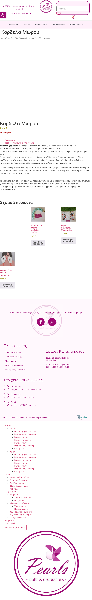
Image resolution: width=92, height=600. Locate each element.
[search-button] (58, 13)
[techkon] (82, 417)
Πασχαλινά (19, 500)
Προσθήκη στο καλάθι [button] (38, 243)
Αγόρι (12, 451)
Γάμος (26, 24)
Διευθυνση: (16, 386)
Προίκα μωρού (21, 509)
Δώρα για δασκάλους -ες (21, 514)
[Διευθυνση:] (6, 387)
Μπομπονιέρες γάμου (19, 477)
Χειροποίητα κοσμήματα (21, 512)
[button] (3, 15)
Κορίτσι (13, 428)
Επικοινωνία (76, 24)
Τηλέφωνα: (16, 394)
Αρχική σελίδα (7, 38)
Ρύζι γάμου (15, 489)
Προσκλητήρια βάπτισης (25, 431)
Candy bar (19, 448)
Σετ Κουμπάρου (17, 483)
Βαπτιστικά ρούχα (22, 440)
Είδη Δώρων (41, 24)
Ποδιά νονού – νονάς (24, 445)
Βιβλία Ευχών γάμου (19, 486)
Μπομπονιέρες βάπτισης (25, 434)
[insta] (67, 322)
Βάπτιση (13, 24)
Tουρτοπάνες (20, 506)
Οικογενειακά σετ (18, 517)
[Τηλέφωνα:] (6, 395)
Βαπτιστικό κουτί (22, 437)
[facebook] (25, 322)
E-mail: (14, 402)
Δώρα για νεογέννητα (19, 503)
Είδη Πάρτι (59, 24)
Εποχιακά (30, 38)
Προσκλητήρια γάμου (19, 480)
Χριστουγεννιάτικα (22, 497)
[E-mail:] (6, 403)
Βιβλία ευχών (20, 443)
